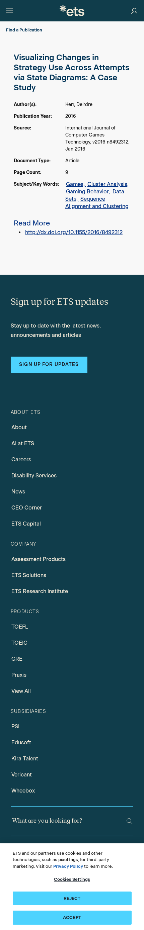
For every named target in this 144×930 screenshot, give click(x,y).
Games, (76, 184)
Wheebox (23, 790)
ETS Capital (26, 524)
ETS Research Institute (39, 591)
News (18, 491)
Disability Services (34, 475)
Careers (21, 459)
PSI (15, 726)
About (19, 427)
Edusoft (21, 742)
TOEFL (19, 627)
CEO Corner (26, 507)
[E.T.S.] (72, 10)
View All (21, 691)
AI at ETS (22, 443)
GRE (16, 659)
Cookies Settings (72, 879)
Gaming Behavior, (88, 191)
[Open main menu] (9, 11)
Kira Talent (24, 758)
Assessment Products (38, 559)
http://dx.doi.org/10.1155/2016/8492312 (74, 232)
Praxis (18, 675)
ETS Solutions (28, 575)
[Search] (129, 821)
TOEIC (19, 643)
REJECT (72, 898)
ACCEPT (72, 917)
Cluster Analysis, (108, 184)
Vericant (21, 774)
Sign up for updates (49, 364)
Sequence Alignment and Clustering (97, 202)
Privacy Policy (68, 866)
